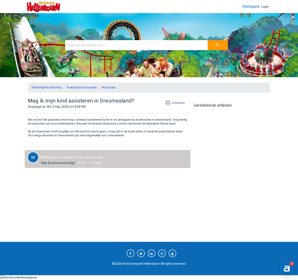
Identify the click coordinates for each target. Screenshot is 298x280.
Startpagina (250, 6)
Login (265, 6)
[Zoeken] (218, 45)
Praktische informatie (82, 87)
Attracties (109, 87)
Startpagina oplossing (46, 87)
